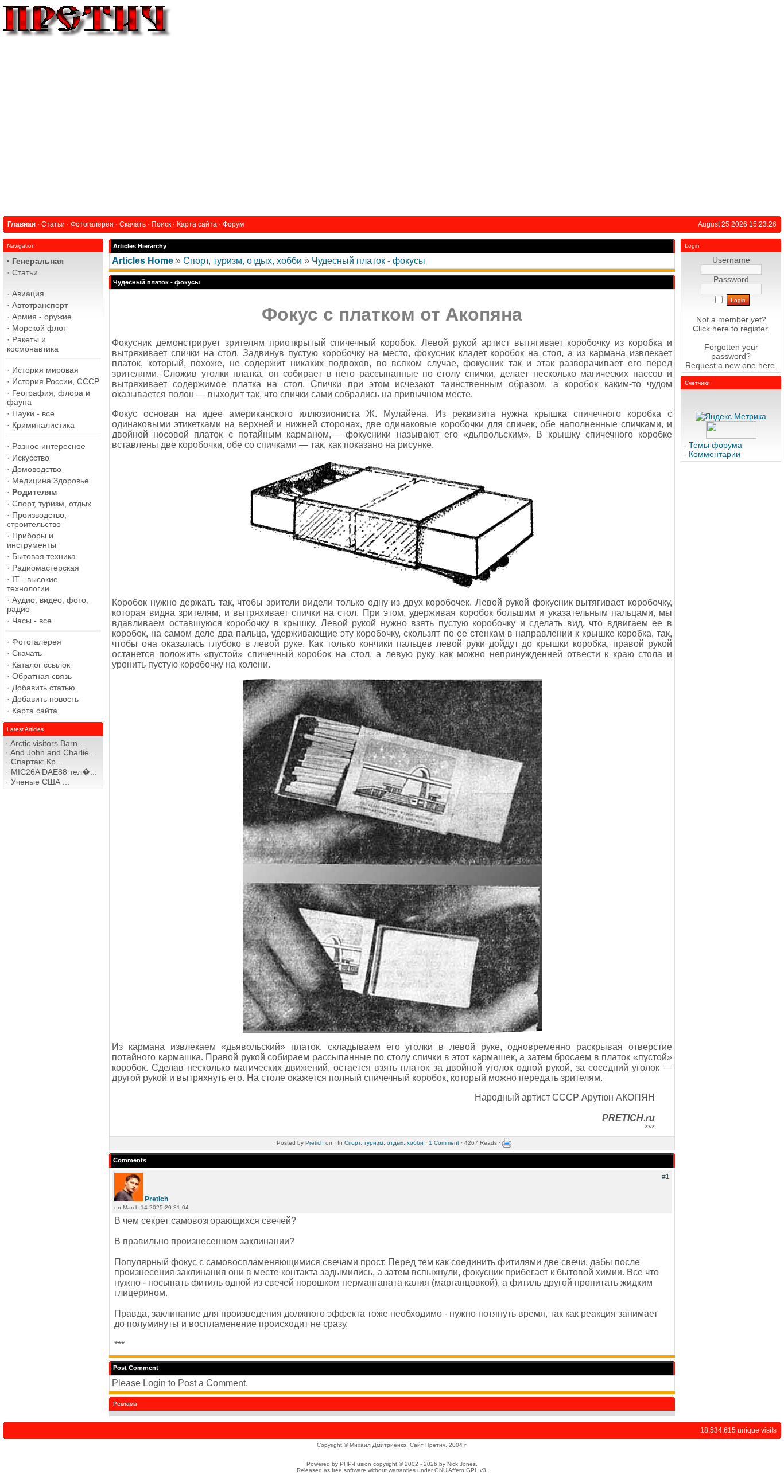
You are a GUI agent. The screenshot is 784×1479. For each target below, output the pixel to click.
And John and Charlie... (53, 752)
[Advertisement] (392, 124)
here (766, 365)
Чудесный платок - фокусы (368, 261)
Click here (711, 328)
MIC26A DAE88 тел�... (54, 771)
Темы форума (715, 445)
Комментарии (714, 454)
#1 (666, 1177)
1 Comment (444, 1143)
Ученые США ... (40, 781)
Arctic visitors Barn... (47, 743)
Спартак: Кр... (37, 761)
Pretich (314, 1143)
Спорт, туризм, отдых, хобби (242, 261)
